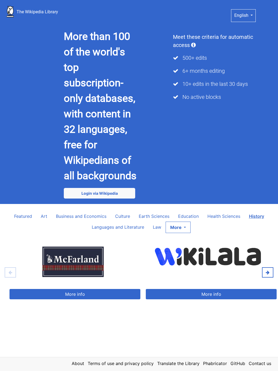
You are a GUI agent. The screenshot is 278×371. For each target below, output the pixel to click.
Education (188, 216)
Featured (23, 216)
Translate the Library (178, 363)
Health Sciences (223, 216)
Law (157, 227)
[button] (178, 227)
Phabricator (215, 363)
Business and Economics (81, 216)
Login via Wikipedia (99, 193)
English (241, 15)
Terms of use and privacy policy (121, 363)
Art (44, 216)
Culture (122, 216)
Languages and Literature (118, 227)
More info (75, 294)
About (78, 363)
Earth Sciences (154, 216)
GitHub (237, 363)
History (256, 216)
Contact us (260, 363)
